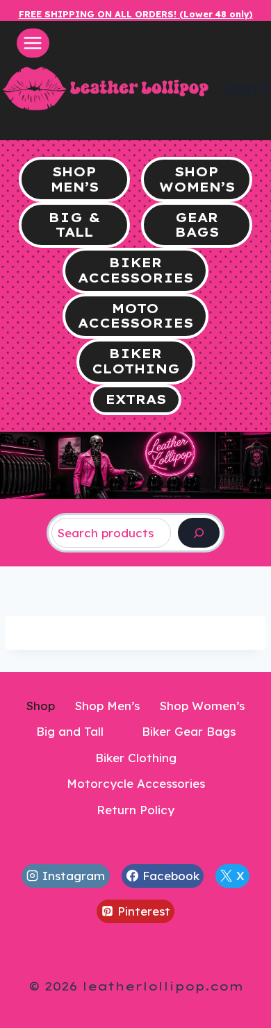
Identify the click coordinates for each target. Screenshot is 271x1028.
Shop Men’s (107, 705)
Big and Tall (70, 731)
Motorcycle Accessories (136, 783)
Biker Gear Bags (189, 731)
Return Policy (135, 809)
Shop (40, 705)
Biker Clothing (135, 757)
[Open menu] (33, 42)
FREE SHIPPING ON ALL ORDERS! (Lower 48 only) (136, 13)
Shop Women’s (202, 705)
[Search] (199, 533)
